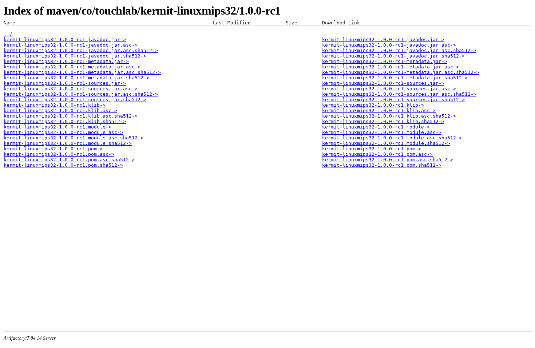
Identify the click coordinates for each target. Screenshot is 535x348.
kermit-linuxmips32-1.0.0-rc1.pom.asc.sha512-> (69, 159)
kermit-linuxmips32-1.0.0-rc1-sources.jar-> (65, 83)
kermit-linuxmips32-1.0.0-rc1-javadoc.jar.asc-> (71, 45)
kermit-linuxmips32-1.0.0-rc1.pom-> (53, 148)
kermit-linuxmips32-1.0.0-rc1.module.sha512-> (68, 143)
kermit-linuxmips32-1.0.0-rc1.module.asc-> (63, 132)
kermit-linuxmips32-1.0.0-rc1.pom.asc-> (59, 154)
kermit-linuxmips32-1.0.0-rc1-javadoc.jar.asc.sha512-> (81, 50)
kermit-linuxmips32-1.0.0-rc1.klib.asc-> (60, 110)
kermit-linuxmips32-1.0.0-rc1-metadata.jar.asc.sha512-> (82, 72)
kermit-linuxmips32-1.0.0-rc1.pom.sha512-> (63, 165)
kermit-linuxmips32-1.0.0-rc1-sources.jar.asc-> (71, 88)
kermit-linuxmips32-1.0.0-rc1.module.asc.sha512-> (73, 138)
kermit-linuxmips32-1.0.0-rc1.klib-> (55, 105)
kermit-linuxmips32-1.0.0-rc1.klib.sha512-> (65, 121)
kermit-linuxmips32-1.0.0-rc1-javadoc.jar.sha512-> (75, 56)
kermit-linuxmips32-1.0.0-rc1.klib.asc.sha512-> (71, 116)
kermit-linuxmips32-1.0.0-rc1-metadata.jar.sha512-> (76, 77)
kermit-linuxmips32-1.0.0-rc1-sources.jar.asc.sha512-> (81, 94)
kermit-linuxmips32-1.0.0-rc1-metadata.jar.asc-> (72, 67)
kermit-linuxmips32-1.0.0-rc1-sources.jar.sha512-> (75, 99)
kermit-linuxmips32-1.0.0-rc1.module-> (57, 127)
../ (8, 34)
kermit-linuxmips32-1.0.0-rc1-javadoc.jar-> (65, 39)
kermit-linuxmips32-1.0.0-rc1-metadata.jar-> (66, 61)
